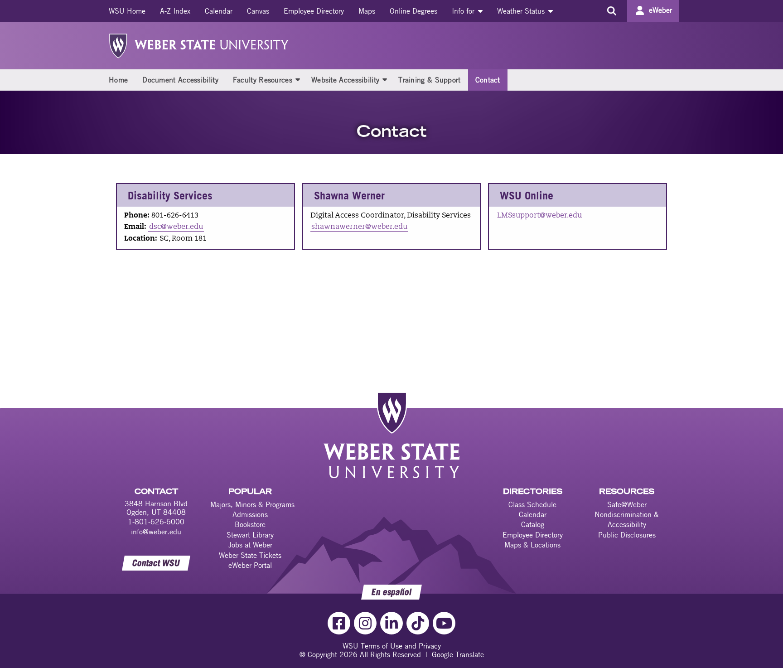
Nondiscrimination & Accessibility (626, 519)
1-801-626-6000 (156, 521)
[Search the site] (611, 11)
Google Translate (458, 654)
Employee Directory (314, 10)
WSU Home (127, 10)
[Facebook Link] (339, 623)
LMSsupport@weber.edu (539, 215)
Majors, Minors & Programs (252, 504)
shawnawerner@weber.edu (359, 227)
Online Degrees (413, 10)
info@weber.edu (156, 531)
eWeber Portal (250, 565)
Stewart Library (250, 534)
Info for (464, 10)
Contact (487, 79)
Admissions (250, 514)
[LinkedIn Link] (391, 623)
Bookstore (250, 524)
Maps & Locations (532, 544)
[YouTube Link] (444, 623)
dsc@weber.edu (176, 227)
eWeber (660, 10)
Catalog (532, 524)
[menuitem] (127, 10)
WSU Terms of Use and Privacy (392, 645)
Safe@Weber (627, 504)
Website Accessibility (345, 79)
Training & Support (429, 79)
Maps (366, 10)
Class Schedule (532, 504)
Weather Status (522, 10)
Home (118, 79)
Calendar (218, 10)
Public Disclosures (627, 534)
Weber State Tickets (250, 555)
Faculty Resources (262, 79)
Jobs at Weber (250, 544)
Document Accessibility (180, 79)
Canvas (258, 10)
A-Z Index (175, 10)
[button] (297, 79)
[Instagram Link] (365, 623)
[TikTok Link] (417, 623)
